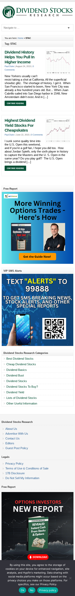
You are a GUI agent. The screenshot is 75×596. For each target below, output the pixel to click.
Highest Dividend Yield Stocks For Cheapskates (20, 125)
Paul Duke (9, 66)
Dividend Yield (15, 392)
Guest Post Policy (16, 448)
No (32, 590)
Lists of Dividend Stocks (21, 397)
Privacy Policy (14, 463)
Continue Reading (15, 103)
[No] (70, 578)
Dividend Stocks (16, 381)
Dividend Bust (15, 375)
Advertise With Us (16, 433)
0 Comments (37, 135)
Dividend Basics (16, 369)
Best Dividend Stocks (19, 358)
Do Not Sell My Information (22, 478)
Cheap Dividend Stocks (21, 364)
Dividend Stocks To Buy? (22, 386)
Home (20, 38)
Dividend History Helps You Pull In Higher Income (19, 57)
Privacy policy (47, 590)
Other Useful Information (21, 403)
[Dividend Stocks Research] (37, 17)
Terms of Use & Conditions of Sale (26, 468)
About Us (11, 428)
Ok (22, 590)
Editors (9, 443)
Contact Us (12, 438)
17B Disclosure (15, 473)
